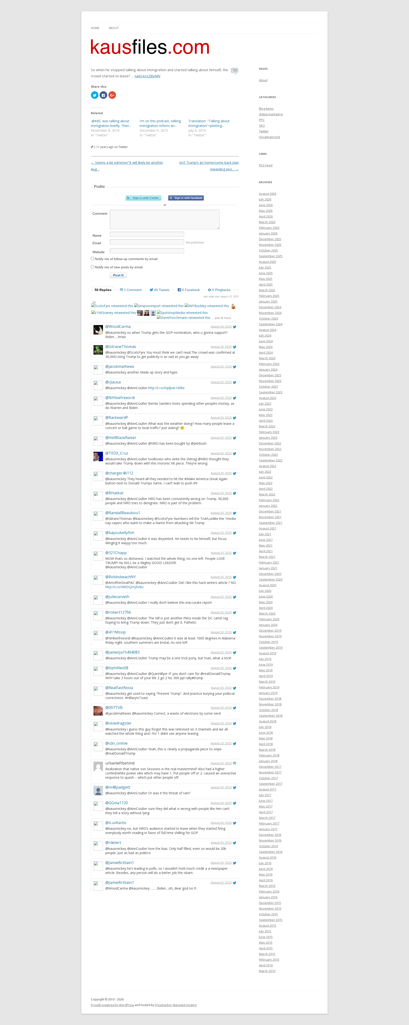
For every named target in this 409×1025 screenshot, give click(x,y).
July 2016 (265, 863)
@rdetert (113, 842)
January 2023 (268, 437)
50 (235, 70)
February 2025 (269, 296)
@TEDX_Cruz (116, 453)
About (114, 28)
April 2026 (266, 216)
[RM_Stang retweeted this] (140, 313)
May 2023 (265, 415)
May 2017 (265, 806)
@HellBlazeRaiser (120, 437)
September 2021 (270, 523)
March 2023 (267, 426)
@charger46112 (119, 473)
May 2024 (265, 347)
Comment (100, 213)
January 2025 (268, 301)
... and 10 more (221, 318)
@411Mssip (115, 632)
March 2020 (267, 613)
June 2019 (266, 664)
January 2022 (268, 506)
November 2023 (270, 381)
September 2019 (270, 647)
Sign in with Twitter (143, 197)
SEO (262, 125)
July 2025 (265, 267)
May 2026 (265, 210)
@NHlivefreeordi (120, 397)
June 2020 (266, 596)
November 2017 (270, 772)
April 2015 (266, 948)
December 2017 (270, 766)
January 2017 (268, 829)
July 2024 (265, 335)
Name (97, 235)
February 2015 (269, 959)
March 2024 (267, 358)
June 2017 (266, 801)
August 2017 (267, 789)
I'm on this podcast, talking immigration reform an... (160, 123)
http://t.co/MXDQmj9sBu (124, 587)
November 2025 (270, 245)
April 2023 (266, 420)
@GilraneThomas (120, 346)
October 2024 (268, 318)
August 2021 (267, 528)
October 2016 (268, 846)
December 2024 (270, 307)
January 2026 (268, 233)
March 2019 (267, 681)
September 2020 (270, 579)
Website (99, 252)
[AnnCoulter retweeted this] (233, 306)
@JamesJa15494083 (122, 652)
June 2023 (266, 409)
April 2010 (266, 965)
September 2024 (270, 324)
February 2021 (269, 562)
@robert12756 (118, 612)
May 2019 (265, 670)
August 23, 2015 (221, 326)
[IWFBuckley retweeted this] (207, 305)
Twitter (264, 131)
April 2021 (266, 551)
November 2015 (270, 908)
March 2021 (267, 557)
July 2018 (265, 727)
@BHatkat (114, 492)
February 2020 (269, 619)
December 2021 (270, 511)
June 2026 (266, 205)
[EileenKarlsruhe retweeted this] (153, 313)
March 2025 (267, 290)
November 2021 (270, 517)
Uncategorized (269, 137)
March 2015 (267, 954)
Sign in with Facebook (186, 197)
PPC (262, 120)
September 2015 (270, 920)
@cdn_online (116, 743)
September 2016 (270, 852)
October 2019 (268, 642)
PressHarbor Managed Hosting (175, 1005)
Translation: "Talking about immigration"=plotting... (209, 123)
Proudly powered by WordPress (112, 1005)
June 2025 (266, 273)
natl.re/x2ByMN (147, 76)
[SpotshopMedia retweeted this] (182, 312)
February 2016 (269, 891)
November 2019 (270, 636)
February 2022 (269, 500)
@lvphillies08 (116, 667)
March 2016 (267, 886)
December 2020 (270, 574)
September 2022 (270, 460)
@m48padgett (117, 787)
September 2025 (270, 256)
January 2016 (268, 897)
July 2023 (265, 403)
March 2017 (267, 818)
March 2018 (267, 749)
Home (95, 28)
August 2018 (267, 721)
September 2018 (270, 715)
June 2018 (266, 732)
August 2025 (267, 262)
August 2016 (267, 857)
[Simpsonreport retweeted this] (159, 305)
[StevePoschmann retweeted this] (183, 317)
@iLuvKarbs (115, 822)
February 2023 (269, 432)
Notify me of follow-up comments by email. (126, 259)
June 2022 (266, 477)
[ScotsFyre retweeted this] (112, 305)
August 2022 (267, 466)
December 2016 (270, 835)
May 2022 (265, 483)
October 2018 (268, 710)
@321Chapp (116, 552)
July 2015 (265, 931)
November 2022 (270, 449)
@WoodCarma (118, 326)
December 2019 (270, 630)
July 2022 (265, 471)
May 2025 (265, 279)
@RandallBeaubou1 (122, 512)
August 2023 (267, 398)
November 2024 (270, 313)
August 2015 (267, 925)
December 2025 (270, 239)
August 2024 (267, 330)
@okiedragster (118, 723)
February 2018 (269, 755)
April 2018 (266, 744)
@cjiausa (113, 382)
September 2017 (270, 784)
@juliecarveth (117, 596)
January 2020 (268, 625)
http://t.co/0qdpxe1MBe (166, 388)
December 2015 (270, 903)
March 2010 (267, 971)
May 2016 (265, 874)
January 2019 (268, 693)
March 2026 (267, 222)
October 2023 (268, 386)
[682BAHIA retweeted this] (146, 313)
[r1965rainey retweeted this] (114, 312)
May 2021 (265, 545)
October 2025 (268, 250)
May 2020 (265, 602)
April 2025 (266, 284)
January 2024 (268, 369)
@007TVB (114, 707)
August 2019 (267, 653)
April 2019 (266, 676)
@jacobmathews (119, 366)
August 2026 (267, 193)
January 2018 (268, 761)
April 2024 (266, 352)
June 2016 (266, 869)
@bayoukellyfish (119, 532)
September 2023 (270, 392)
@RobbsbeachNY (120, 576)
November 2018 (270, 704)
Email (97, 243)
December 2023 (270, 375)
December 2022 (270, 443)
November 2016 (270, 840)
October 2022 (268, 454)
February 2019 (269, 687)
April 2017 (266, 812)
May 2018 (265, 738)
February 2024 (269, 364)
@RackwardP (116, 417)
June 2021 (266, 540)
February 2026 (269, 228)
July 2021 (265, 534)
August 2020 (267, 585)
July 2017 (265, 795)
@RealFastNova (119, 687)
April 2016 (266, 880)
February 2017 (269, 823)
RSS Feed (265, 165)
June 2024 (266, 341)
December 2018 (270, 698)
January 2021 (268, 568)
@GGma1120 (116, 802)
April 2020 (266, 608)
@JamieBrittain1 (119, 862)
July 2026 (265, 199)
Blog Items (266, 108)
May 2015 (265, 942)
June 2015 (266, 937)
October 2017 (268, 778)
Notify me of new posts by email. (119, 267)
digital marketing (271, 114)
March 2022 (267, 494)
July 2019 (265, 659)
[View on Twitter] (234, 327)
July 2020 (265, 591)
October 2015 (268, 914)
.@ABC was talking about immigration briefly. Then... (111, 123)
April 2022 (266, 488)
